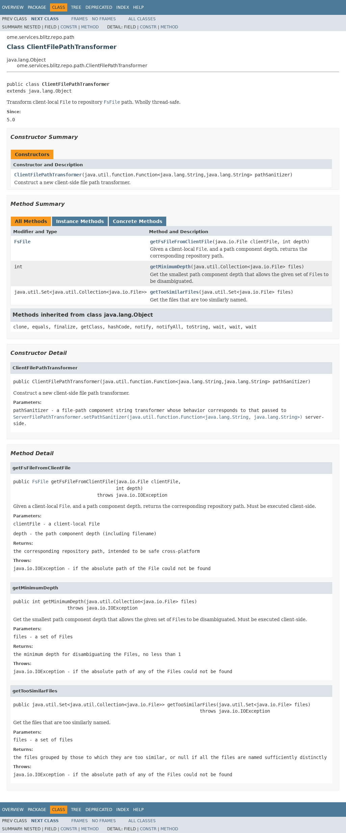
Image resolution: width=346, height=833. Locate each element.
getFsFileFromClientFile (181, 241)
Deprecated (98, 7)
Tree (76, 7)
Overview (13, 7)
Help (138, 7)
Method (90, 27)
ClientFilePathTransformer (48, 174)
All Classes (142, 19)
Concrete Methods (137, 221)
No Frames (104, 19)
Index (122, 7)
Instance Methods (80, 221)
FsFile (22, 241)
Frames (79, 19)
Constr (68, 27)
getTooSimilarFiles (174, 292)
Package (37, 7)
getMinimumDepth (170, 266)
